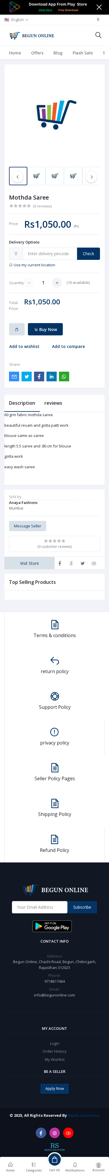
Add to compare (68, 346)
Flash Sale (83, 53)
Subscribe (82, 907)
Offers (37, 53)
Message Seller (27, 526)
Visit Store (29, 563)
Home (15, 53)
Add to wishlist (24, 346)
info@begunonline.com (54, 995)
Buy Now (47, 329)
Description (22, 403)
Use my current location (34, 264)
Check (88, 253)
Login (54, 1043)
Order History (55, 1051)
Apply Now (54, 1088)
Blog (57, 53)
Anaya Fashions (23, 502)
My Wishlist (55, 1059)
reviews (53, 403)
